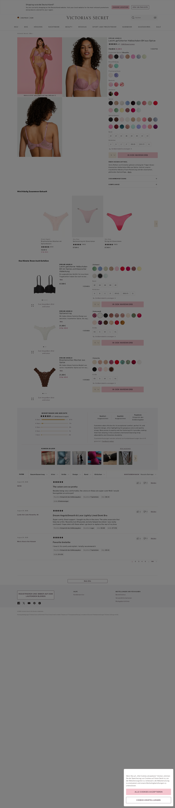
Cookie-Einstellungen (148, 800)
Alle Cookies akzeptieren (149, 792)
